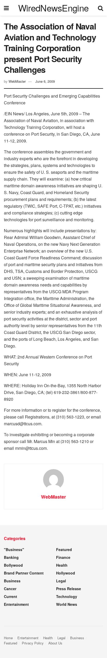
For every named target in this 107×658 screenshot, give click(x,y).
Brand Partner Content (24, 573)
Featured (64, 549)
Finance (63, 557)
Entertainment (16, 604)
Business (12, 580)
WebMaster (17, 81)
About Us (55, 643)
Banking (11, 557)
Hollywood (65, 573)
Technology (66, 596)
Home (8, 637)
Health (62, 565)
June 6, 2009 (45, 81)
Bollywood (13, 565)
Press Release (68, 588)
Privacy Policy (33, 643)
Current (10, 596)
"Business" (14, 549)
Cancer (10, 588)
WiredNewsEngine (53, 7)
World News (66, 604)
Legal (61, 580)
